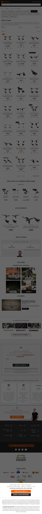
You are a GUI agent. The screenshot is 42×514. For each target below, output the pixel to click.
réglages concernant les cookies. (21, 488)
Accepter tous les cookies (20, 491)
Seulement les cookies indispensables (21, 494)
